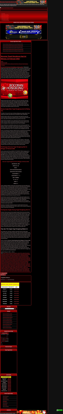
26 (3, 341)
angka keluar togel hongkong (6, 256)
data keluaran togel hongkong (21, 263)
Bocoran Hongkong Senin (7, 324)
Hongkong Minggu (6, 20)
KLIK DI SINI (16, 289)
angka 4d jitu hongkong (13, 253)
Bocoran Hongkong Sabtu (7, 320)
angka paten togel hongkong (14, 257)
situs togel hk (7, 270)
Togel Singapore (6, 396)
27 (4, 341)
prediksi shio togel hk (8, 267)
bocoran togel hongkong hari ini (6, 262)
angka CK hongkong (26, 253)
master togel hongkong (6, 266)
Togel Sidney (5, 397)
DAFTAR (9, 378)
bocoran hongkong (12, 260)
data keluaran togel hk (11, 263)
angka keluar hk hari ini (5, 255)
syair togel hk (19, 270)
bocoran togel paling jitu (16, 262)
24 (1, 341)
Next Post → (3, 274)
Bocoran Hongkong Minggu (6, 63)
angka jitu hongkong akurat (25, 254)
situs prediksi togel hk (18, 269)
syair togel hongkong (26, 270)
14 (5, 338)
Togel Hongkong (6, 399)
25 (2, 341)
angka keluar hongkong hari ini (14, 255)
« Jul (2, 344)
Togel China (5, 404)
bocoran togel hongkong (24, 261)
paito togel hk (13, 266)
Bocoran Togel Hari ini (15, 63)
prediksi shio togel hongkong (18, 267)
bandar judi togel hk (22, 257)
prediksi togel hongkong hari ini (15, 268)
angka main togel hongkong (24, 256)
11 (2, 338)
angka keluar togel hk (24, 255)
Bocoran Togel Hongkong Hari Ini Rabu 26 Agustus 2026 (13, 47)
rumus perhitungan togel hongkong (8, 269)
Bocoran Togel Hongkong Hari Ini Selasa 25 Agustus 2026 (13, 49)
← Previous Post (4, 273)
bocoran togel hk (8, 261)
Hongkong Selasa (6, 15)
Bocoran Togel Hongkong (23, 63)
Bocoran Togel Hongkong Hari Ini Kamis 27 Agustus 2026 (13, 45)
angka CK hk (19, 253)
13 (4, 338)
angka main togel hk (15, 256)
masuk (6, 279)
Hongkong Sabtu (5, 19)
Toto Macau (5, 401)
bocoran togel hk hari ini (15, 261)
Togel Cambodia (6, 406)
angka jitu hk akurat (9, 254)
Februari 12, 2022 (4, 62)
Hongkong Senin (5, 14)
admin (2, 61)
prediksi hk (25, 266)
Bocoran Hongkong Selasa (7, 322)
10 (1, 338)
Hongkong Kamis (6, 17)
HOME (4, 13)
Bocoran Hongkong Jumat (7, 313)
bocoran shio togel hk (20, 260)
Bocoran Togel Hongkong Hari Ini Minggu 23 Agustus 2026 (13, 50)
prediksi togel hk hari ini (5, 268)
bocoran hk (7, 260)
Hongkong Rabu (5, 16)
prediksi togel (25, 267)
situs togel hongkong (13, 270)
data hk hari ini (23, 262)
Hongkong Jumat (6, 18)
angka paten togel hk (4, 257)
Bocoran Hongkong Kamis (7, 315)
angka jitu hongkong (16, 254)
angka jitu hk (3, 254)
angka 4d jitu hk (6, 253)
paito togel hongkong (19, 266)
